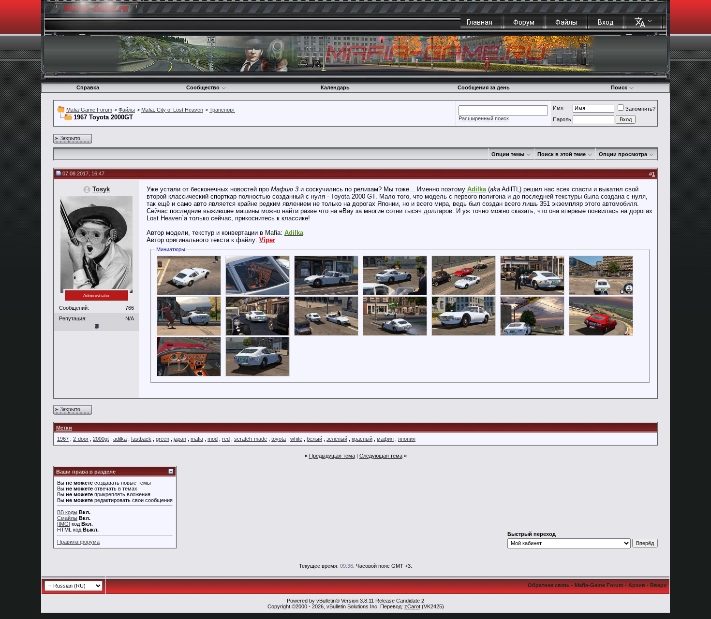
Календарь (335, 87)
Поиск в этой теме (561, 154)
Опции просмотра (623, 154)
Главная (479, 22)
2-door (81, 439)
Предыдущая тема (332, 456)
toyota (278, 439)
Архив (636, 585)
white (296, 439)
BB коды (67, 512)
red (226, 439)
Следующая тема (380, 456)
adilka (120, 439)
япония (406, 439)
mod (212, 439)
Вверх (658, 585)
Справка (87, 87)
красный (362, 439)
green (162, 439)
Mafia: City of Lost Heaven (172, 110)
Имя (558, 108)
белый (314, 439)
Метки (64, 428)
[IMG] (63, 524)
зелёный (336, 439)
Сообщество (203, 87)
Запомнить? (640, 109)
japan (180, 439)
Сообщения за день (484, 87)
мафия (385, 439)
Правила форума (78, 542)
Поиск (619, 87)
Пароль (562, 119)
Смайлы (67, 518)
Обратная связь (549, 585)
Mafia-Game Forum (89, 110)
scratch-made (250, 439)
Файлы (566, 22)
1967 (63, 439)
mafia (197, 439)
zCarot (412, 606)
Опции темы (507, 154)
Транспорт (222, 110)
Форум (523, 22)
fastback (141, 439)
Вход (606, 22)
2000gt (101, 439)
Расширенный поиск (484, 118)
